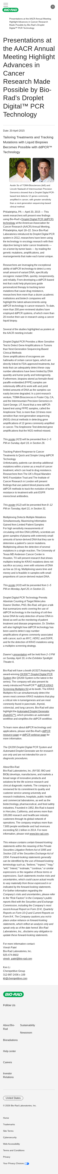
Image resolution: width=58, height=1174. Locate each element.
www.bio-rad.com (39, 833)
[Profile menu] (42, 7)
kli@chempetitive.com (15, 978)
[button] (4, 23)
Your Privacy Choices (13, 1163)
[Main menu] (6, 4)
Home (6, 1118)
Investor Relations (8, 1075)
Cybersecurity (10, 1137)
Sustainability (27, 1025)
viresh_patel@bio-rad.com (17, 958)
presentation (20, 654)
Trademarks (9, 1124)
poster (12, 439)
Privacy (6, 1157)
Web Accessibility (11, 1144)
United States (13, 1098)
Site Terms (8, 1131)
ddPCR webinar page (34, 735)
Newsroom (26, 1032)
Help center (9, 1051)
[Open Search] (36, 7)
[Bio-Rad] (13, 994)
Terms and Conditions (13, 1150)
